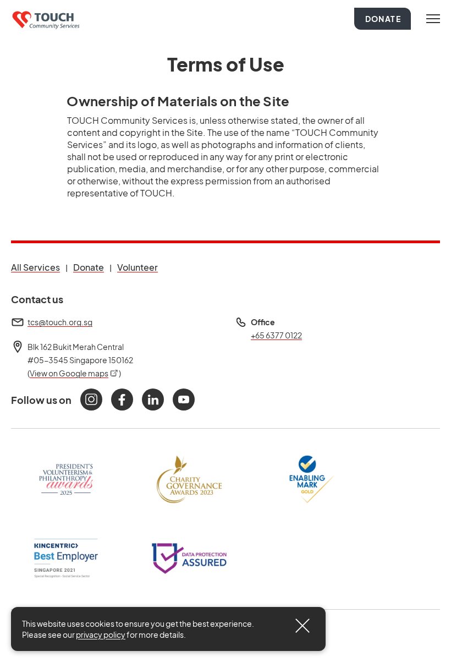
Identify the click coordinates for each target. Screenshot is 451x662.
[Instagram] (91, 400)
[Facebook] (122, 400)
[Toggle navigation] (433, 19)
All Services (35, 267)
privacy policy (100, 634)
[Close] (302, 625)
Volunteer (137, 267)
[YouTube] (184, 400)
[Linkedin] (153, 400)
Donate (383, 19)
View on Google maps (74, 373)
